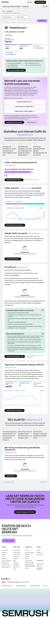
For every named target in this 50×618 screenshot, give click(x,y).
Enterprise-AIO (16, 554)
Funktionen (4, 552)
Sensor (15, 569)
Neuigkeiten (28, 554)
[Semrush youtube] (6, 579)
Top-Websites (16, 564)
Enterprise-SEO (16, 552)
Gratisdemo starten (9, 540)
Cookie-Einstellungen (35, 585)
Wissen (38, 550)
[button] (43, 6)
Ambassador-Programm (40, 569)
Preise (3, 556)
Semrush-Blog (40, 563)
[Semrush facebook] (8, 579)
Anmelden (29, 2)
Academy (39, 552)
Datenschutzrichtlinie (7, 585)
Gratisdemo (4, 558)
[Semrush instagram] (3, 579)
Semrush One (5, 550)
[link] (12, 7)
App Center (16, 562)
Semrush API (40, 554)
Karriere (27, 556)
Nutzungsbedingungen (21, 585)
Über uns (27, 550)
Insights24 (15, 558)
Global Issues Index (29, 562)
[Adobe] (4, 582)
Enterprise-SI (16, 556)
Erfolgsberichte (5, 562)
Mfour (14, 560)
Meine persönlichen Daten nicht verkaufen (30, 565)
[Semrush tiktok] (5, 579)
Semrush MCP (16, 550)
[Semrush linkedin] (2, 579)
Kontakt (27, 568)
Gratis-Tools (16, 567)
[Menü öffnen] (48, 2)
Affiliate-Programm (6, 567)
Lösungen (4, 554)
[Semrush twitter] (9, 579)
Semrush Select (28, 560)
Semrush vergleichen (6, 560)
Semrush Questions (29, 552)
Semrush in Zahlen (6, 564)
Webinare (39, 565)
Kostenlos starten (40, 2)
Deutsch (45, 585)
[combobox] (18, 20)
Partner (26, 558)
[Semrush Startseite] (5, 2)
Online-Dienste (8, 35)
